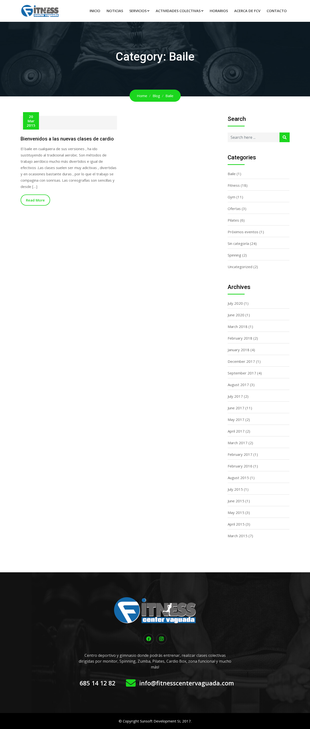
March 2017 (238, 442)
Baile (232, 173)
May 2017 (236, 419)
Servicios (138, 10)
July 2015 (235, 489)
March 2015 (238, 535)
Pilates (233, 220)
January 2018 (238, 349)
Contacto (277, 10)
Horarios (219, 10)
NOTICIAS (115, 10)
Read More (35, 200)
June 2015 (236, 500)
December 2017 (241, 361)
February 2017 (240, 454)
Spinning (234, 255)
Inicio (95, 10)
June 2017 (236, 407)
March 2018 (238, 326)
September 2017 (242, 373)
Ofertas (234, 208)
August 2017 (238, 384)
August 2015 (238, 477)
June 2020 (236, 314)
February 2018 (240, 338)
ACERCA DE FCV (247, 10)
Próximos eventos (243, 231)
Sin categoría (238, 243)
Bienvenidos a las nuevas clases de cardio (67, 139)
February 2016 (240, 466)
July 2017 (235, 396)
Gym (231, 196)
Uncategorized (240, 266)
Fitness (234, 185)
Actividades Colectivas (178, 10)
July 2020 (235, 303)
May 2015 (236, 512)
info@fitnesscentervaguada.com (186, 683)
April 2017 (236, 431)
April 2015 (236, 524)
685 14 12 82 (97, 683)
